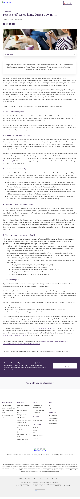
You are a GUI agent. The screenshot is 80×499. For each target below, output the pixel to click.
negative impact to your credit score (14, 335)
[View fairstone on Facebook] (35, 449)
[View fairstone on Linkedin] (41, 449)
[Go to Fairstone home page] (7, 2)
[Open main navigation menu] (76, 2)
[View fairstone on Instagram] (38, 449)
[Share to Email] (7, 24)
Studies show (7, 161)
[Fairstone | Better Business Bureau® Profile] (40, 491)
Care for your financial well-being (41, 328)
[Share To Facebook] (4, 24)
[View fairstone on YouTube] (45, 449)
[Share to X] (13, 24)
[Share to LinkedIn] (10, 24)
